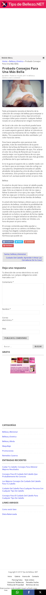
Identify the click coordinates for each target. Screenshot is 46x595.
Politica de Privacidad (15, 585)
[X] (40, 592)
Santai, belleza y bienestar (15, 254)
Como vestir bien (9, 509)
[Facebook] (28, 592)
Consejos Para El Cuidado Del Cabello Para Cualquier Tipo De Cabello (20, 496)
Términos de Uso (32, 585)
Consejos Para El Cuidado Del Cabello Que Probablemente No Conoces (20, 475)
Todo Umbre (29, 580)
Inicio (10, 576)
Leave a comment (14, 78)
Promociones (8, 451)
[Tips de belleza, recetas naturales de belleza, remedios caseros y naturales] (23, 7)
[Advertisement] (23, 32)
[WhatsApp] (17, 592)
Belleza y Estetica (16, 61)
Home (4, 61)
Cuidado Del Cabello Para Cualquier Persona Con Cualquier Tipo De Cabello (22, 489)
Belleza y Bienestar (10, 432)
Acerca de (26, 576)
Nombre (6, 309)
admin (6, 76)
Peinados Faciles (32, 582)
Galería (17, 576)
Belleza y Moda (8, 441)
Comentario (8, 282)
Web (4, 329)
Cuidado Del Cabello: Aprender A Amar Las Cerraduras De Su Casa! (24, 258)
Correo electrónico (7, 318)
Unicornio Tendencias (15, 582)
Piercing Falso (17, 580)
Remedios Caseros (10, 455)
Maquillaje (6, 446)
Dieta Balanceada (9, 514)
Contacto (35, 576)
